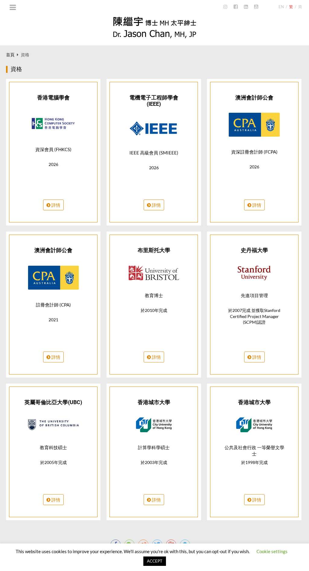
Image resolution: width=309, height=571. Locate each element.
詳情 (55, 205)
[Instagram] (225, 7)
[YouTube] (256, 7)
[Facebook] (236, 7)
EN (281, 6)
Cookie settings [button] (272, 551)
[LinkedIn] (246, 7)
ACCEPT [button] (154, 561)
